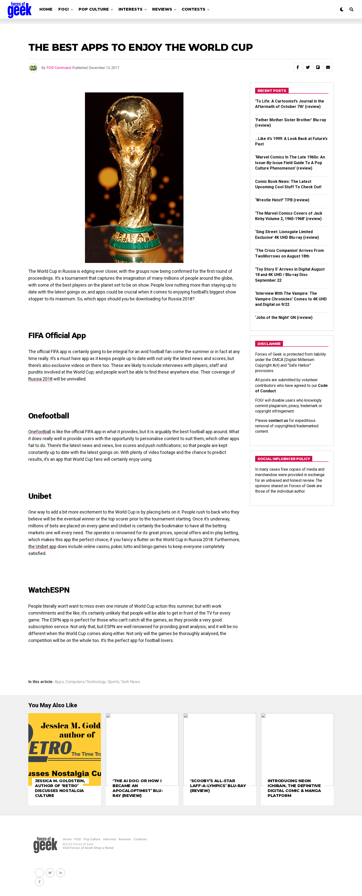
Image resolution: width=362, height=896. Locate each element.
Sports (113, 682)
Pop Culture (94, 9)
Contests (193, 9)
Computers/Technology (86, 682)
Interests (130, 9)
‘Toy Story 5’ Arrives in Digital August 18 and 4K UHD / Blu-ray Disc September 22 (290, 275)
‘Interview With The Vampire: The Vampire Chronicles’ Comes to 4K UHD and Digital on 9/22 (291, 299)
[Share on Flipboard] (317, 67)
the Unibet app (42, 546)
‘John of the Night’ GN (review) (284, 317)
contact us (278, 420)
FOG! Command (59, 68)
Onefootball (39, 431)
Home (45, 9)
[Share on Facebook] (297, 67)
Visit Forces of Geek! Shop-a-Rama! (88, 848)
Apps (59, 682)
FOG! (63, 9)
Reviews (162, 9)
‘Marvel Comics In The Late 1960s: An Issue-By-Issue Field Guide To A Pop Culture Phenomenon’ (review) (290, 163)
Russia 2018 (40, 378)
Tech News (130, 682)
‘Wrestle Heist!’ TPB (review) (282, 200)
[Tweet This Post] (307, 67)
